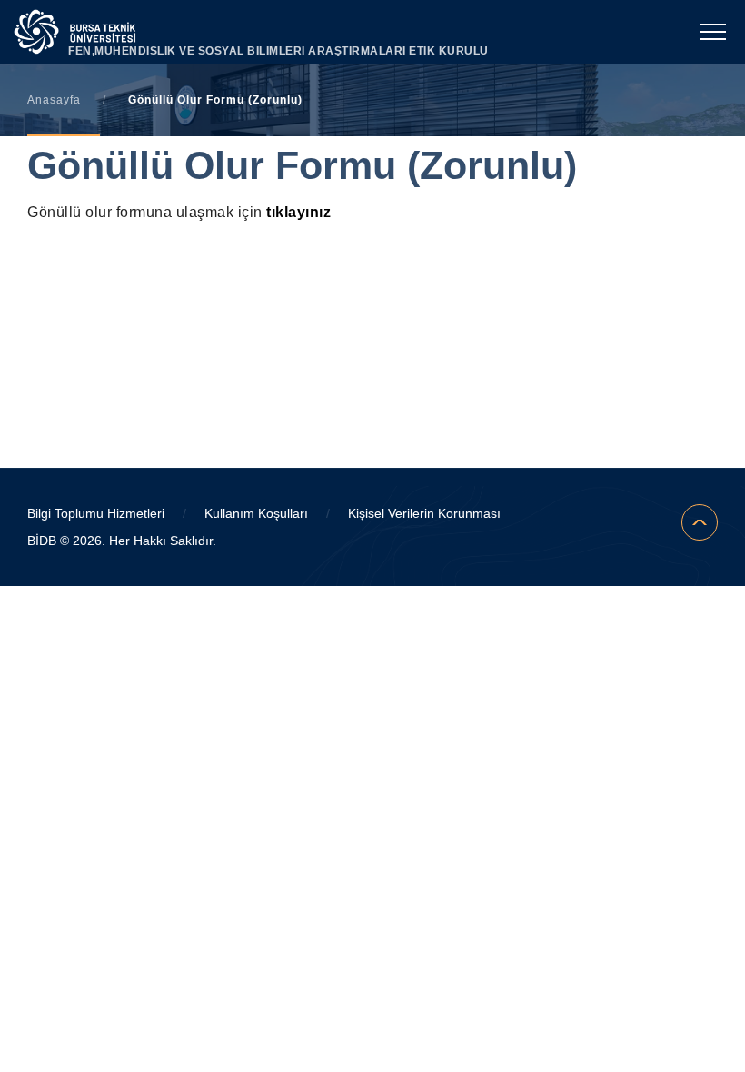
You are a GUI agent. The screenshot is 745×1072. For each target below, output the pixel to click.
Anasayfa (54, 100)
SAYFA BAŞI (699, 522)
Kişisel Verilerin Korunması (424, 513)
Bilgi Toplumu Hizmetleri (95, 513)
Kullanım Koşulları (256, 513)
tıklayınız (298, 212)
